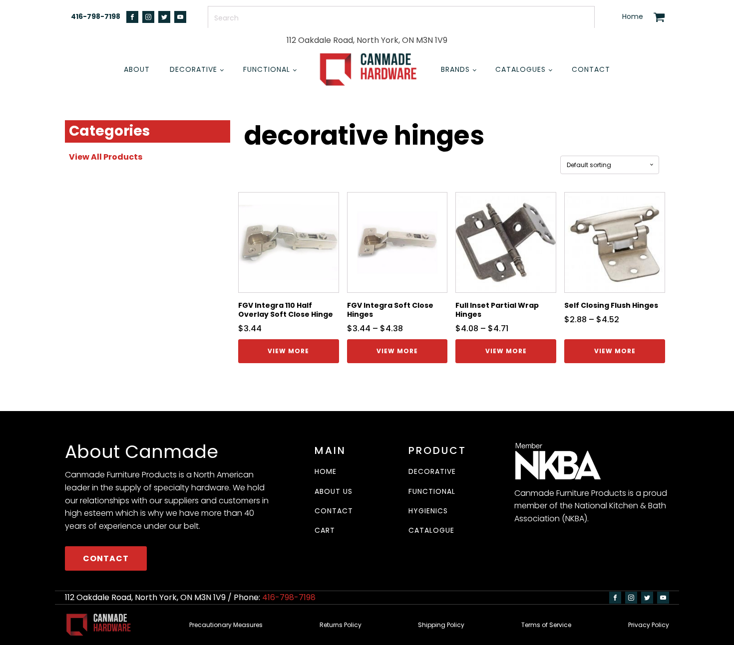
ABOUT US (334, 491)
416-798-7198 (95, 16)
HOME (326, 471)
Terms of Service (546, 625)
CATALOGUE (431, 530)
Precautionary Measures (226, 625)
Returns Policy (341, 625)
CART (325, 530)
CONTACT (106, 558)
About (137, 69)
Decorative (193, 69)
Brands (455, 69)
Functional (266, 69)
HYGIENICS (428, 511)
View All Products (105, 157)
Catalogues (520, 69)
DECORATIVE (432, 471)
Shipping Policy (441, 625)
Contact (591, 69)
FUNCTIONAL (431, 491)
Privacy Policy (648, 625)
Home (632, 16)
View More (288, 351)
